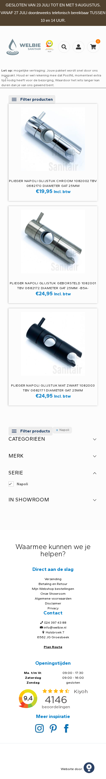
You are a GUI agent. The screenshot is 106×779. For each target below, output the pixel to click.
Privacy (53, 608)
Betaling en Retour (53, 584)
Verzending (53, 579)
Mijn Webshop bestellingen (53, 589)
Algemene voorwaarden (53, 598)
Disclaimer (53, 603)
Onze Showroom (53, 593)
